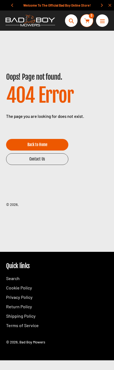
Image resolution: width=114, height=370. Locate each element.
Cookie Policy (19, 287)
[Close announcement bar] (110, 5)
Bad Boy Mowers (32, 204)
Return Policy (19, 306)
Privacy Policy (19, 297)
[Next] (101, 5)
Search (13, 278)
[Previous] (12, 5)
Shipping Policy (21, 316)
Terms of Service (22, 325)
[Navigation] (102, 20)
